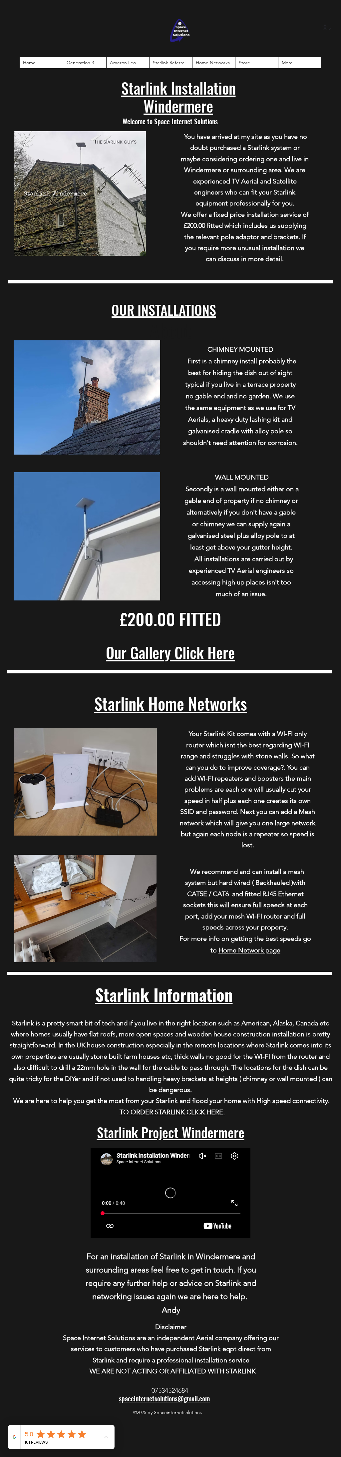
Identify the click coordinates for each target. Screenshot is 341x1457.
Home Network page (249, 950)
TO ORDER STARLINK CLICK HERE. (172, 1112)
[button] (328, 27)
